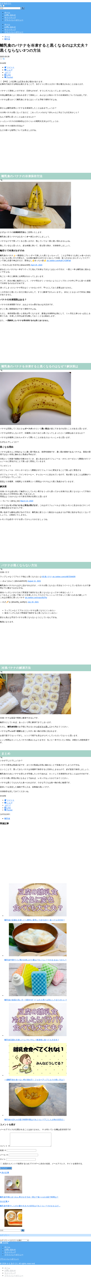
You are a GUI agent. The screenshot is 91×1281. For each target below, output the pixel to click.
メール (4, 1155)
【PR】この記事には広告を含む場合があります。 (23, 82)
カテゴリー (4, 1240)
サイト (3, 1159)
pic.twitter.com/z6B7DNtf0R (63, 577)
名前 (3, 1150)
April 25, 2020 (36, 265)
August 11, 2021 (34, 581)
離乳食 (7, 818)
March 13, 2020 (26, 501)
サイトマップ (10, 18)
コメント (5, 1146)
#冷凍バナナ (47, 577)
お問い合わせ (10, 15)
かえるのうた (5, 3)
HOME (5, 1243)
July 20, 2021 (33, 602)
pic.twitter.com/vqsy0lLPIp (36, 598)
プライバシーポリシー (13, 20)
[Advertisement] (45, 152)
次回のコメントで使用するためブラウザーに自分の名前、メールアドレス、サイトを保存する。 (43, 1164)
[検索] (22, 8)
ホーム (7, 12)
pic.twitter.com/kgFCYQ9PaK (59, 261)
